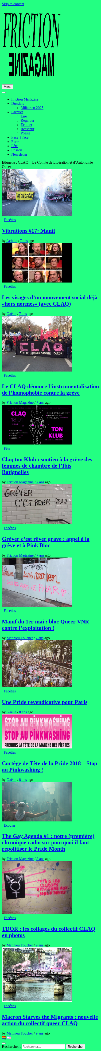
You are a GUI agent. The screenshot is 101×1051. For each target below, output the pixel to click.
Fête (14, 146)
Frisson (16, 150)
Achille (11, 241)
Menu (7, 87)
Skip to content (13, 4)
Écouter (26, 125)
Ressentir (27, 129)
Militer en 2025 (32, 108)
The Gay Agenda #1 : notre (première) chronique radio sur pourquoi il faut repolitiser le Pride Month (48, 842)
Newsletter (19, 154)
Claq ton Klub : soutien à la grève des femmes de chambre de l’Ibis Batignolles (47, 465)
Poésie (25, 133)
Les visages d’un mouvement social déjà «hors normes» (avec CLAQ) (49, 300)
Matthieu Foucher (20, 638)
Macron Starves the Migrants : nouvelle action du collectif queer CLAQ (50, 1020)
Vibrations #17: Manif (28, 231)
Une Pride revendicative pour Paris (44, 702)
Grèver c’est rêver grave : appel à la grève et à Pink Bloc (45, 542)
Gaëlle (11, 314)
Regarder (27, 120)
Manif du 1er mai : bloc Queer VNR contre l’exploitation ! (45, 624)
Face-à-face (19, 137)
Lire (24, 116)
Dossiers (17, 103)
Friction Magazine (24, 99)
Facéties (17, 112)
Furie (15, 142)
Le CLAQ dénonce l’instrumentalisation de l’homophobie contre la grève (50, 389)
